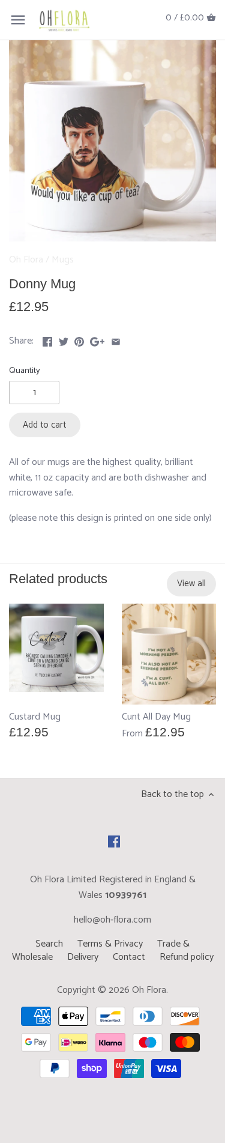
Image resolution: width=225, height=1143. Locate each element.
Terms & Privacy (110, 944)
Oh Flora (26, 260)
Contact (129, 957)
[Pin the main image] (79, 340)
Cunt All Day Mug (156, 716)
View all (191, 583)
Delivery (82, 957)
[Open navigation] (18, 20)
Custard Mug (35, 716)
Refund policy (187, 957)
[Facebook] (114, 841)
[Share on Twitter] (63, 340)
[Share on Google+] (97, 340)
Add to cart (44, 424)
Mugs (63, 260)
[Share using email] (116, 340)
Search (49, 944)
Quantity (24, 371)
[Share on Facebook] (47, 340)
